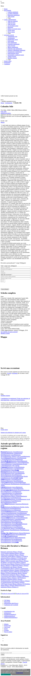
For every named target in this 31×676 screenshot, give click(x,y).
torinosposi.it (7, 613)
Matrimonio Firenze (10, 525)
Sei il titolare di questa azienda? (9, 332)
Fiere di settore (8, 632)
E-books (6, 630)
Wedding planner (5, 395)
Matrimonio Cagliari (15, 511)
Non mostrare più (5, 674)
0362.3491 (4, 111)
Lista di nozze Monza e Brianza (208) (14, 576)
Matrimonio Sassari (12, 516)
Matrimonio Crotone (10, 464)
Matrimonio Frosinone (13, 482)
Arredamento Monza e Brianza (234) (13, 568)
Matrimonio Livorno (11, 527)
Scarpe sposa (4, 429)
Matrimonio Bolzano (18, 533)
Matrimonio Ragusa (10, 522)
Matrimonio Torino (11, 452)
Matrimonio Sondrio (9, 498)
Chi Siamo (7, 600)
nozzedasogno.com (9, 611)
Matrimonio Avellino (12, 467)
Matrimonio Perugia (14, 534)
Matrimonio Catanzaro (16, 462)
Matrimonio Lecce (9, 510)
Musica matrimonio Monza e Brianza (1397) (15, 577)
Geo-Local (7, 627)
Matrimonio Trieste (12, 481)
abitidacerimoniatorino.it (10, 617)
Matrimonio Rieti (8, 484)
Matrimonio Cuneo (9, 455)
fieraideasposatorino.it (10, 614)
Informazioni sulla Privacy (11, 603)
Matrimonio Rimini (9, 478)
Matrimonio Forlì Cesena (11, 473)
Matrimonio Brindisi (9, 508)
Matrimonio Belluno (13, 537)
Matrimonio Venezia (10, 540)
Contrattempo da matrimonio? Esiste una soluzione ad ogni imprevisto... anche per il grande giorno (15, 399)
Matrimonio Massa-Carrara (11, 528)
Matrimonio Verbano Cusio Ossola (14, 456)
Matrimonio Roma (18, 484)
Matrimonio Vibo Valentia (12, 465)
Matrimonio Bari (8, 507)
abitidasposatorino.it (9, 616)
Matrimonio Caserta (12, 468)
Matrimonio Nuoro (15, 513)
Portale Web (7, 625)
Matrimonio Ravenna (11, 476)
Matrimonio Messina (9, 521)
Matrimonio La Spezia (11, 488)
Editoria (6, 624)
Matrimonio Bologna (12, 471)
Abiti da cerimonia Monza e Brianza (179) (14, 557)
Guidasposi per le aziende (11, 605)
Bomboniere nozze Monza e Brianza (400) (15, 570)
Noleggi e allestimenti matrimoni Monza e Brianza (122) (13, 579)
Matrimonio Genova (10, 487)
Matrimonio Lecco (11, 493)
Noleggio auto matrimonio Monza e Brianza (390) (14, 569)
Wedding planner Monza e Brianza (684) (15, 584)
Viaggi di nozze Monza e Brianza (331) (14, 584)
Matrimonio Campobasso (15, 504)
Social (5, 628)
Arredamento (8, 103)
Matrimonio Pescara (11, 459)
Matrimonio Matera (15, 461)
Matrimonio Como (10, 491)
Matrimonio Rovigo (10, 539)
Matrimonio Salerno (9, 470)
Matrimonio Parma (10, 475)
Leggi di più (19, 672)
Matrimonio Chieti (15, 458)
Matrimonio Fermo (9, 501)
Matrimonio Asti (11, 453)
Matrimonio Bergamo (17, 490)
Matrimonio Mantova (9, 494)
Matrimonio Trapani (10, 524)
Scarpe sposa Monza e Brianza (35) (12, 564)
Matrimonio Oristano (14, 514)
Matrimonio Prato (18, 530)
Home (2, 103)
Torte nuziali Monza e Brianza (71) (13, 556)
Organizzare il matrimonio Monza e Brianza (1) (13, 586)
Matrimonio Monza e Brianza (13, 496)
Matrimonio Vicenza (10, 542)
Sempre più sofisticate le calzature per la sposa (13, 432)
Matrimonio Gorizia (9, 479)
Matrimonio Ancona (14, 499)
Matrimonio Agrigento (15, 517)
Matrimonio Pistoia (8, 530)
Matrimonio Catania (12, 519)
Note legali (7, 601)
